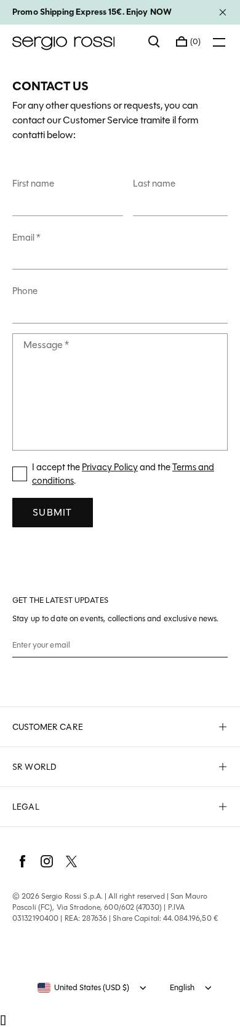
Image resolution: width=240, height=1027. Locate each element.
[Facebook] (22, 861)
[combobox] (83, 987)
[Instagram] (47, 861)
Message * (46, 345)
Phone (25, 291)
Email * (26, 237)
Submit (53, 512)
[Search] (154, 41)
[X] (71, 861)
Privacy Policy (110, 467)
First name (33, 183)
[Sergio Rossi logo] (74, 41)
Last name (154, 183)
